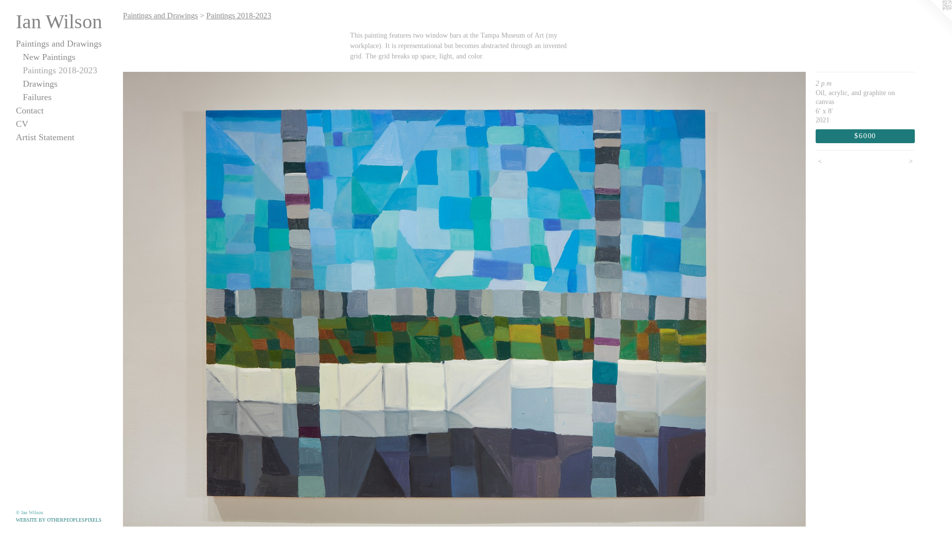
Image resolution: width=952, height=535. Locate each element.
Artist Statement (45, 137)
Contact (30, 110)
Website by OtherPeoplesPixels (59, 520)
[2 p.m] (464, 299)
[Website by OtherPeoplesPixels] (932, 20)
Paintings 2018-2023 (60, 70)
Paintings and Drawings (59, 44)
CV (22, 124)
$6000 (865, 135)
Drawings (40, 84)
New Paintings (49, 57)
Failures (37, 97)
